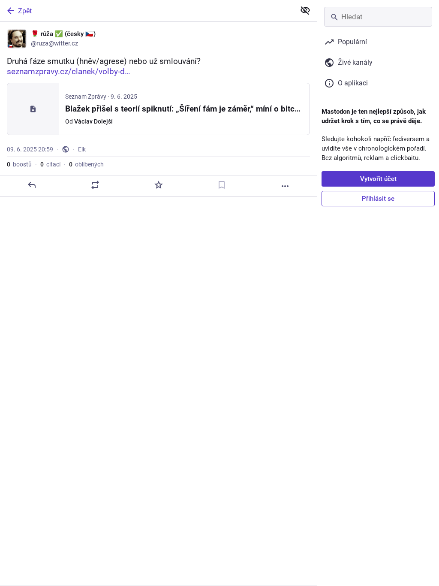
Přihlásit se (378, 198)
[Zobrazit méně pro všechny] (305, 10)
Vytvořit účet (378, 179)
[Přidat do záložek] (221, 185)
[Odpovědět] (32, 185)
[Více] (285, 186)
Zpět (25, 11)
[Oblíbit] (158, 185)
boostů (19, 164)
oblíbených (86, 164)
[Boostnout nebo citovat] (95, 185)
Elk (82, 149)
